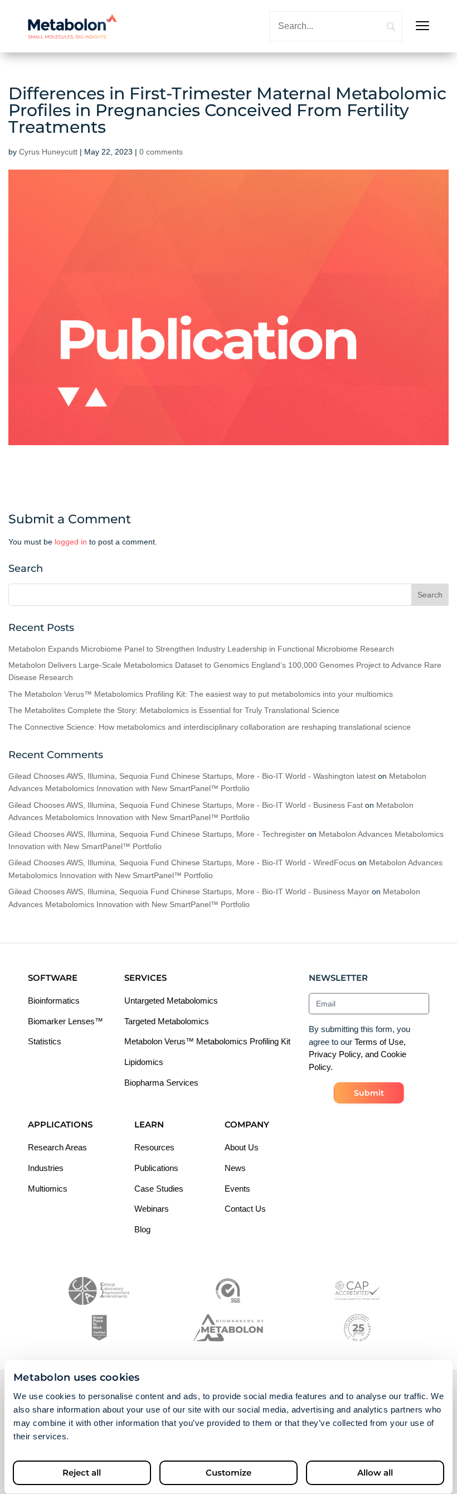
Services (145, 977)
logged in (71, 541)
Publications (156, 1168)
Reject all (81, 1472)
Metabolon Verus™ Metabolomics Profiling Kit (207, 1041)
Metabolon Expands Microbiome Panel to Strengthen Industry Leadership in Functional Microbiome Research (201, 648)
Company (247, 1124)
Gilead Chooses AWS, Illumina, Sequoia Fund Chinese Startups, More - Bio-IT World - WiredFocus (182, 862)
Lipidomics (143, 1062)
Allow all (375, 1472)
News (235, 1168)
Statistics (44, 1041)
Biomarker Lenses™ (65, 1021)
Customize (228, 1472)
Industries (46, 1168)
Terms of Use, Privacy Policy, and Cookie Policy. (357, 1054)
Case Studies (158, 1188)
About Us (242, 1147)
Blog (142, 1229)
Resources (154, 1147)
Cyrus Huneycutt (48, 151)
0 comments (161, 151)
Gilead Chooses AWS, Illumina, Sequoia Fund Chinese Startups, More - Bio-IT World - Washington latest (192, 776)
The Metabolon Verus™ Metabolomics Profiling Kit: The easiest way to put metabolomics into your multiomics (200, 694)
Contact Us (245, 1208)
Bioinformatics (54, 1000)
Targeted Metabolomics (166, 1021)
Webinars (151, 1208)
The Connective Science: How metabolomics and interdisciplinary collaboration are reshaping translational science (209, 726)
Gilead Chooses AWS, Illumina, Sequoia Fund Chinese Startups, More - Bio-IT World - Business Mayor (189, 891)
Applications (60, 1124)
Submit (369, 1093)
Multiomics (47, 1188)
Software (52, 977)
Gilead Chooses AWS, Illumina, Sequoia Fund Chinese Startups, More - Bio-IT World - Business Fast (185, 805)
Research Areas (57, 1147)
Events (237, 1188)
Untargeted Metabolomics (171, 1000)
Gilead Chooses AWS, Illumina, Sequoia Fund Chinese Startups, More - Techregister (156, 834)
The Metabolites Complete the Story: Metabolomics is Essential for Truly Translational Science (175, 710)
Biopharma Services (161, 1082)
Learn (149, 1124)
